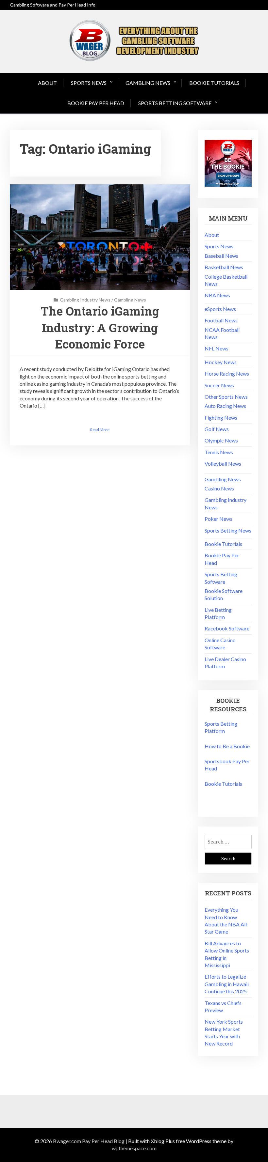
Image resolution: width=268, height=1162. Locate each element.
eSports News (220, 309)
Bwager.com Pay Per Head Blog (89, 1141)
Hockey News (221, 362)
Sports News (89, 83)
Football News (221, 320)
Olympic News (221, 440)
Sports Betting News (228, 530)
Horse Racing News (227, 373)
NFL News (216, 348)
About (47, 83)
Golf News (217, 429)
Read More (99, 429)
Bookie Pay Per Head (95, 103)
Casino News (219, 488)
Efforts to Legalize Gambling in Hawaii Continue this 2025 (227, 983)
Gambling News (148, 83)
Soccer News (219, 385)
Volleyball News (223, 463)
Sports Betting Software (174, 103)
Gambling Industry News (85, 299)
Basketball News (224, 267)
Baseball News (221, 256)
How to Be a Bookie (227, 746)
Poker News (218, 519)
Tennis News (219, 452)
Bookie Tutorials (214, 83)
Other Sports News (226, 397)
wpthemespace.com (134, 1148)
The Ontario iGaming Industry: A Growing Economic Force (100, 327)
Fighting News (221, 417)
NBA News (217, 295)
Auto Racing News (225, 406)
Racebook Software (227, 628)
